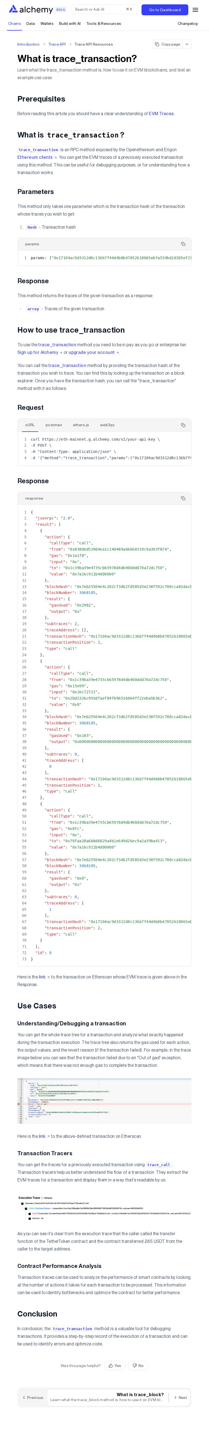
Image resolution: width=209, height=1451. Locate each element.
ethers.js (81, 425)
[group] (126, 1365)
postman (54, 425)
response (34, 498)
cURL (30, 425)
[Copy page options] (187, 44)
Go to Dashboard (165, 10)
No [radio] (141, 1365)
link (42, 977)
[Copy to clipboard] (183, 244)
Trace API (57, 44)
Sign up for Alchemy (37, 352)
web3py (107, 425)
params (32, 244)
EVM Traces (161, 113)
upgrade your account (92, 352)
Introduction (28, 44)
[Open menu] (195, 10)
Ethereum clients (35, 157)
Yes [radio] (118, 1365)
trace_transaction (57, 344)
